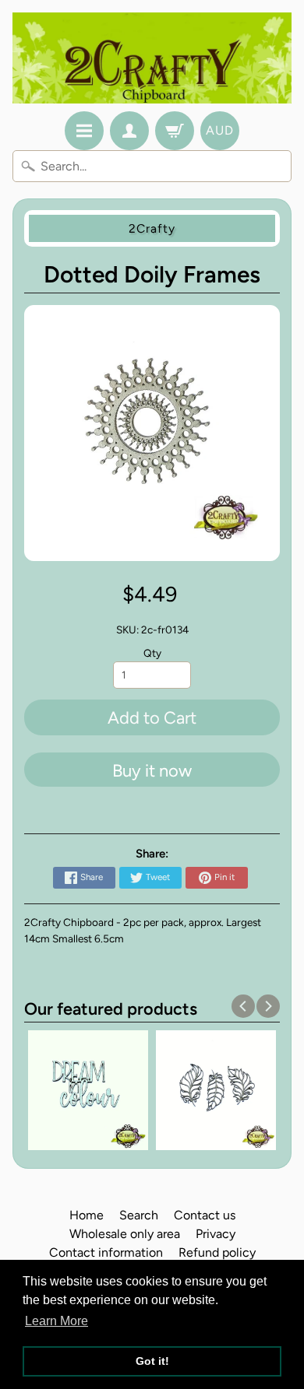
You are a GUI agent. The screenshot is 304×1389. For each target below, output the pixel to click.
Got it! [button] (152, 1361)
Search (138, 1215)
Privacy (215, 1233)
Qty (152, 653)
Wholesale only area (124, 1233)
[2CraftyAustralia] (152, 57)
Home (86, 1215)
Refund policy (217, 1252)
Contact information (106, 1252)
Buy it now (152, 770)
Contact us (204, 1215)
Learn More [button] (56, 1321)
